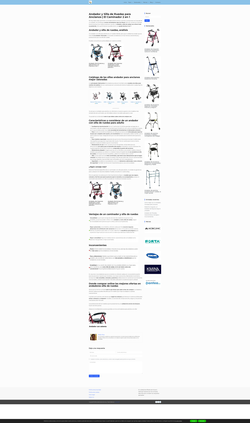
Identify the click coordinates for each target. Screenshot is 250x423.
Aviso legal (92, 394)
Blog (151, 2)
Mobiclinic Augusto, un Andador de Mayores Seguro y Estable (153, 208)
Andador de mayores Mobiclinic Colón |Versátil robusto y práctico (115, 65)
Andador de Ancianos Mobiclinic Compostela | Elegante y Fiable (153, 163)
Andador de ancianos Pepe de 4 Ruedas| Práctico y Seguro (152, 106)
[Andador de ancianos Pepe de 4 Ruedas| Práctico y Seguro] (153, 102)
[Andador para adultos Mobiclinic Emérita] (153, 75)
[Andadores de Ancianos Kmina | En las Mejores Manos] (153, 273)
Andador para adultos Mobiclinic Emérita (152, 78)
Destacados (137, 2)
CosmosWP (117, 402)
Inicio (125, 2)
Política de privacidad (95, 389)
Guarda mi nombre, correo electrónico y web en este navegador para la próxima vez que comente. (113, 359)
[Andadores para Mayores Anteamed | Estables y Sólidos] (153, 286)
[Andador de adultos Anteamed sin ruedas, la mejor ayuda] (153, 187)
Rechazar (202, 421)
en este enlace (178, 421)
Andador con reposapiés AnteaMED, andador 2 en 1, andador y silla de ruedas (136, 102)
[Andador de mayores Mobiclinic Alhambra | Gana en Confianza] (153, 46)
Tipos (129, 2)
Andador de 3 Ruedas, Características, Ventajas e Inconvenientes (152, 214)
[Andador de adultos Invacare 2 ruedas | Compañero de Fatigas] (153, 130)
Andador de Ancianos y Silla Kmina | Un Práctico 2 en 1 (96, 65)
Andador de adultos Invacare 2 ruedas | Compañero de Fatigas (152, 135)
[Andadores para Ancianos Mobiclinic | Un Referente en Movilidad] (153, 232)
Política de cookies (94, 392)
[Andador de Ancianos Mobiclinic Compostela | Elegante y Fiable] (153, 159)
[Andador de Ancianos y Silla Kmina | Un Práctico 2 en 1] (97, 60)
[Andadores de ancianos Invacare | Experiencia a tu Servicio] (153, 259)
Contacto (157, 2)
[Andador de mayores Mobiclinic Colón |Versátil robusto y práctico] (116, 60)
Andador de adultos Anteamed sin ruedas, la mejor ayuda (153, 192)
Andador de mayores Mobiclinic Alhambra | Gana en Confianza (152, 50)
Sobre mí (91, 397)
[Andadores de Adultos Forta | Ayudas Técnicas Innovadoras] (153, 246)
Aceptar (193, 421)
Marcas (145, 2)
